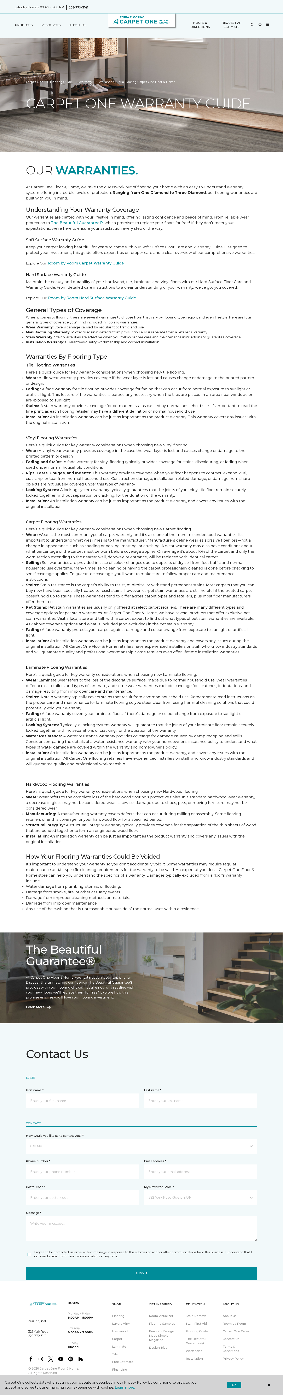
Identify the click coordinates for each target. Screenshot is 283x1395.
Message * (33, 1212)
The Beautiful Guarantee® (77, 223)
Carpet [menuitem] (117, 1339)
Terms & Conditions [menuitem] (231, 1349)
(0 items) (267, 24)
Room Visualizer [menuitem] (161, 1316)
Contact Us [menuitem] (231, 1339)
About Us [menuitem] (230, 1316)
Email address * (155, 1161)
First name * (35, 1090)
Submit (141, 1273)
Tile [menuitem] (115, 1354)
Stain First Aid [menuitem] (196, 1323)
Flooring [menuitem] (118, 1316)
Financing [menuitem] (119, 1369)
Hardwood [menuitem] (120, 1331)
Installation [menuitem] (194, 1358)
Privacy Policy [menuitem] (233, 1358)
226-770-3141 (78, 7)
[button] (252, 25)
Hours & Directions (200, 25)
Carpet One (34, 82)
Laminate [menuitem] (119, 1346)
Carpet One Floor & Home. (59, 1368)
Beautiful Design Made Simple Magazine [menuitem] (161, 1335)
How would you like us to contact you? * (54, 1135)
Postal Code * (35, 1187)
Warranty (85, 82)
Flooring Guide (61, 82)
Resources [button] (51, 25)
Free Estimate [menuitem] (122, 1362)
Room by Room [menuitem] (234, 1323)
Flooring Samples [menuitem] (162, 1323)
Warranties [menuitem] (194, 1351)
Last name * (152, 1090)
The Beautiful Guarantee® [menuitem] (196, 1341)
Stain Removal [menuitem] (196, 1316)
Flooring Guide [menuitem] (197, 1331)
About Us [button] (77, 25)
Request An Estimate (232, 25)
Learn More (35, 1007)
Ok (234, 1385)
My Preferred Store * (159, 1187)
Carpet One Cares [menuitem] (236, 1331)
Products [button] (24, 25)
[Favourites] (260, 25)
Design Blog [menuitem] (158, 1347)
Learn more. (125, 1387)
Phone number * (38, 1161)
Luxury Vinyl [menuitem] (121, 1323)
